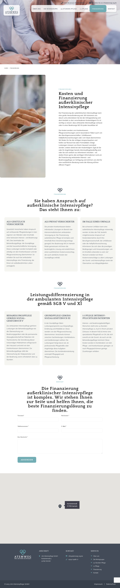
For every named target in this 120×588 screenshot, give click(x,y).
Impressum (98, 584)
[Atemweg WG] (11, 10)
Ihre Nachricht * (23, 437)
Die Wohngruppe (98, 559)
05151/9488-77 (73, 559)
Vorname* (21, 415)
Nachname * (65, 415)
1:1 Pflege (96, 566)
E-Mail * (63, 426)
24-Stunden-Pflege (99, 563)
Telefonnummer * (23, 426)
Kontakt (95, 573)
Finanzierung (14, 68)
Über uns (96, 556)
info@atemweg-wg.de (76, 556)
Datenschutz (111, 584)
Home (6, 68)
